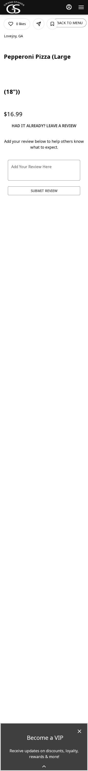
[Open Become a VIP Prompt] (44, 766)
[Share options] (38, 24)
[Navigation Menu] (81, 7)
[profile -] (69, 7)
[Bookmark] (52, 24)
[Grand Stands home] (17, 7)
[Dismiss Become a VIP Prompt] (79, 731)
